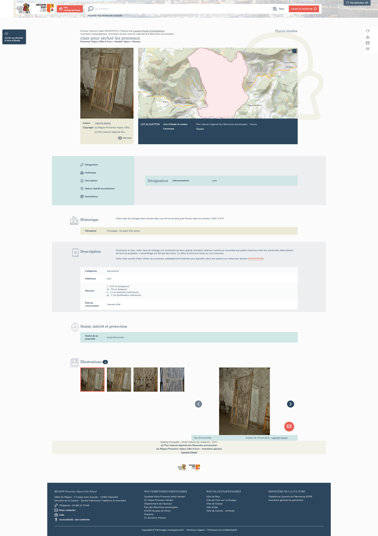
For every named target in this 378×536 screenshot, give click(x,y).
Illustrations (91, 196)
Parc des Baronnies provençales (161, 507)
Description (91, 180)
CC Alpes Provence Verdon (158, 500)
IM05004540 (255, 258)
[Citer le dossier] (367, 48)
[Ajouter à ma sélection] (367, 31)
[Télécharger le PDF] (367, 37)
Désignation (91, 164)
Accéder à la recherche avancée (105, 15)
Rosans (136, 41)
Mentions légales (196, 530)
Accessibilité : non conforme (74, 519)
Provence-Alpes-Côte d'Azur (96, 41)
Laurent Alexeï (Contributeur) (149, 31)
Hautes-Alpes (122, 41)
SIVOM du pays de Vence (157, 510)
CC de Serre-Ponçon (155, 517)
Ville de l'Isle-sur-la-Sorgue (221, 500)
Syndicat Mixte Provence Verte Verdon (164, 496)
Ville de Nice (213, 496)
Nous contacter (67, 510)
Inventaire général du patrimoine (286, 500)
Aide (61, 515)
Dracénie (149, 514)
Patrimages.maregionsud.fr (169, 530)
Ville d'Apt (212, 507)
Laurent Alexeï (103, 123)
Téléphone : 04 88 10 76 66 (74, 505)
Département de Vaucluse (158, 503)
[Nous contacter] (367, 43)
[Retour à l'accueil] (7, 9)
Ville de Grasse (214, 503)
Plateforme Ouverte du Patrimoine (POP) (290, 496)
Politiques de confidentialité (222, 530)
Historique (90, 172)
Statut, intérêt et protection (100, 188)
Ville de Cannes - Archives (220, 510)
